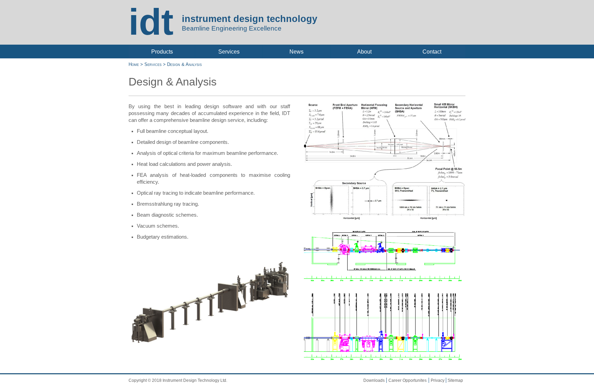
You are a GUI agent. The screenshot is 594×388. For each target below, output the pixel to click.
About (364, 52)
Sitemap (455, 380)
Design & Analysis (184, 64)
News (296, 52)
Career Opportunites (407, 380)
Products (162, 52)
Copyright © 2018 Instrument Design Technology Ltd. (178, 380)
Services (229, 52)
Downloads (374, 380)
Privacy (437, 380)
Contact (431, 52)
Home (134, 64)
